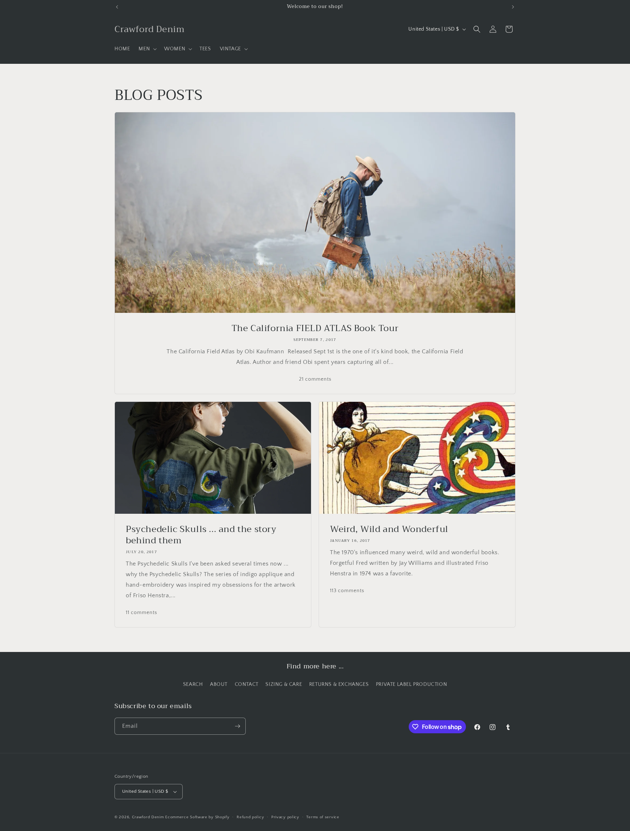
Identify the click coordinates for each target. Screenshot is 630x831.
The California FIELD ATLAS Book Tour (315, 328)
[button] (147, 49)
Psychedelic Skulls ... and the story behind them (201, 535)
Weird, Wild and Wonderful (389, 529)
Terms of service (322, 817)
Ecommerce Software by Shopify (197, 817)
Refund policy (250, 817)
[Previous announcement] (117, 7)
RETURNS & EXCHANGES (339, 684)
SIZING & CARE (283, 684)
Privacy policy (285, 817)
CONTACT (246, 684)
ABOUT (219, 684)
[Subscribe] (237, 726)
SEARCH (193, 684)
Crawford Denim (148, 817)
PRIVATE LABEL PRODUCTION (411, 684)
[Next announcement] (513, 7)
